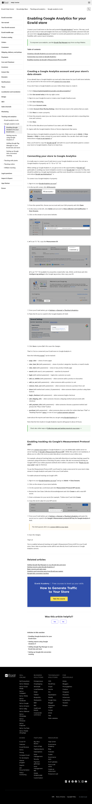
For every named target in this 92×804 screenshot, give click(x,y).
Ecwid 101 (22, 742)
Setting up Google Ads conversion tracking (12, 153)
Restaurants (37, 700)
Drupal (50, 686)
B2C (35, 705)
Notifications (5, 82)
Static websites (53, 718)
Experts (21, 765)
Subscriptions (38, 752)
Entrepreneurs (38, 681)
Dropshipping (38, 684)
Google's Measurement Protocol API (52, 452)
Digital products (39, 749)
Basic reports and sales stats (36, 569)
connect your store (40, 449)
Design (3, 96)
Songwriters (66, 700)
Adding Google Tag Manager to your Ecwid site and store (13, 145)
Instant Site (5, 72)
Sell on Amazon (24, 706)
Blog (49, 749)
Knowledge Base (22, 9)
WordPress (51, 684)
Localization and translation (10, 92)
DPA (53, 796)
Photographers (67, 686)
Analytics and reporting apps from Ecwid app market (45, 571)
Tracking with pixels (11, 160)
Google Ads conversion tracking (38, 573)
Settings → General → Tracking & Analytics (63, 310)
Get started (5, 22)
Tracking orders (9, 164)
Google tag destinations (43, 174)
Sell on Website (24, 684)
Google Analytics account (47, 183)
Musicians (66, 695)
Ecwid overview (6, 17)
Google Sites (52, 700)
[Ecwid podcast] (68, 781)
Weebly (50, 697)
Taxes (3, 87)
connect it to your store (62, 81)
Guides (50, 754)
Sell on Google (23, 703)
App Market (5, 183)
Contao (50, 710)
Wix (49, 692)
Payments (4, 57)
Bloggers (65, 684)
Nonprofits (37, 697)
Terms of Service (60, 796)
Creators (65, 689)
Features (22, 744)
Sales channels (6, 106)
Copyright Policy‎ (71, 796)
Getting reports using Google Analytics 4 (11, 137)
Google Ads (70, 170)
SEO (2, 101)
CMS (49, 681)
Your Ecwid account (8, 27)
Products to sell (53, 774)
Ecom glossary (52, 762)
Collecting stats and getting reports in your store (63, 428)
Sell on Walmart (24, 711)
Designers (66, 692)
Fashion (36, 695)
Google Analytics (67, 29)
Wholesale (37, 686)
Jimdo (50, 713)
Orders (3, 42)
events (42, 355)
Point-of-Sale (38, 746)
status (44, 412)
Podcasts (51, 752)
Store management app (38, 768)
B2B (35, 703)
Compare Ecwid (24, 755)
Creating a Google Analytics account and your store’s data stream (49, 53)
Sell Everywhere (24, 681)
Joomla (50, 689)
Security (36, 759)
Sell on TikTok (23, 696)
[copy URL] (43, 74)
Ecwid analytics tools (11, 120)
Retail (35, 692)
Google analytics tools (55, 9)
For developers (24, 758)
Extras (3, 188)
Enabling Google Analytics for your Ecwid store (12, 130)
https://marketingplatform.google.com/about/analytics (51, 91)
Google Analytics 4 (43, 34)
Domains (4, 77)
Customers (5, 47)
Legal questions (6, 173)
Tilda (49, 715)
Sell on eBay (23, 709)
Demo (21, 750)
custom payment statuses (65, 412)
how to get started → (44, 138)
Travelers (65, 703)
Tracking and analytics (37, 9)
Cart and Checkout (7, 62)
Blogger (50, 703)
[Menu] (89, 2)
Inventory (4, 67)
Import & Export (6, 178)
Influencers (66, 697)
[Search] (89, 9)
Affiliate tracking (9, 167)
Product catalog (6, 37)
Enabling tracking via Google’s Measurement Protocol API (46, 59)
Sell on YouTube (24, 728)
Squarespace (52, 695)
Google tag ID (51, 142)
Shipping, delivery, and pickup (11, 52)
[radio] (54, 621)
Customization (38, 778)
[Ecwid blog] (65, 781)
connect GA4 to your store (59, 527)
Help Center (52, 742)
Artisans (65, 705)
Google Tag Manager (61, 42)
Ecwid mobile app (7, 32)
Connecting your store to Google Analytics (41, 56)
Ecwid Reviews (24, 747)
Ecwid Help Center (7, 9)
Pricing (21, 752)
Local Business (38, 689)
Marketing (5, 111)
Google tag (81, 167)
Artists (64, 681)
